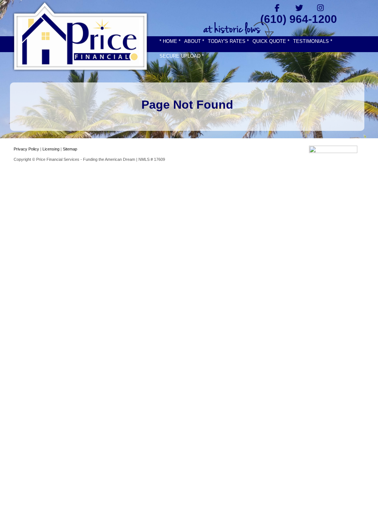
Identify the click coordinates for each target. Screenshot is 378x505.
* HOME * (170, 41)
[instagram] (321, 8)
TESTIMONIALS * (312, 41)
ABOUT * (194, 41)
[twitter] (299, 8)
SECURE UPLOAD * (181, 56)
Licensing (50, 149)
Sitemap (70, 149)
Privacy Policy (26, 149)
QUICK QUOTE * (270, 41)
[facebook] (277, 8)
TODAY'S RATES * (228, 41)
